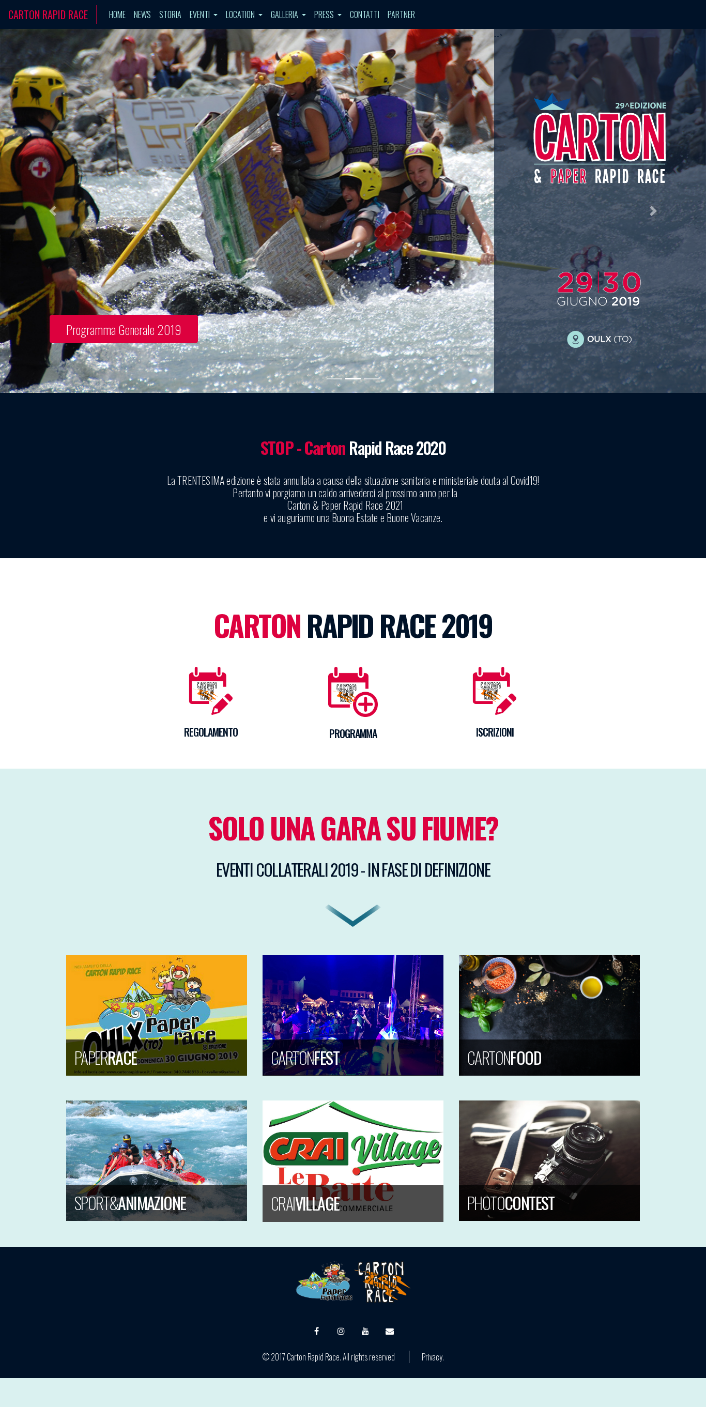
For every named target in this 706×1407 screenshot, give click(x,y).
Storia (170, 14)
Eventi (200, 14)
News (142, 14)
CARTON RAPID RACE (48, 14)
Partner (401, 14)
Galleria (285, 14)
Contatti (364, 14)
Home (119, 14)
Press (324, 14)
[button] (53, 211)
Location (241, 14)
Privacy (432, 1357)
